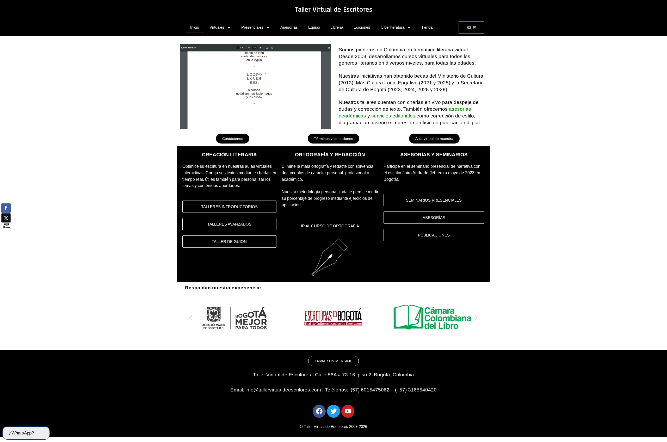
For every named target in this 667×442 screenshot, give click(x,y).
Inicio (194, 27)
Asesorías (289, 27)
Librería (336, 27)
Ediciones (362, 27)
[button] (191, 318)
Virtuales (216, 27)
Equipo (314, 27)
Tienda (427, 27)
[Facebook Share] (6, 208)
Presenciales (252, 27)
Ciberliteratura (392, 27)
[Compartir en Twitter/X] (6, 217)
